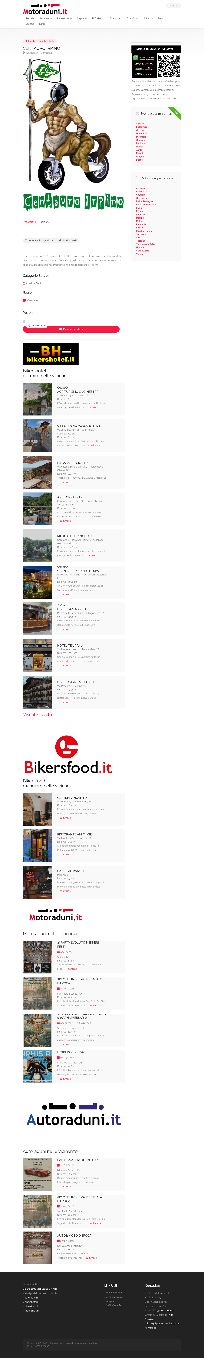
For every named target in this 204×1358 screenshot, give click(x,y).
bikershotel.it (31, 1302)
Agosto (140, 123)
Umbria (140, 247)
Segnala (30, 24)
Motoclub (148, 18)
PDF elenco (98, 18)
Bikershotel (115, 18)
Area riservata (114, 1297)
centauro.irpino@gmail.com (40, 240)
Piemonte (141, 224)
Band (161, 18)
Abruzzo (140, 188)
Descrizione (29, 222)
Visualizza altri (37, 714)
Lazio (139, 208)
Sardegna (141, 234)
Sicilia (139, 237)
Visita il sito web (68, 240)
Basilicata (141, 191)
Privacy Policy (114, 1292)
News (42, 24)
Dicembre (141, 137)
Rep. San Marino (144, 231)
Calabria (140, 195)
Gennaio (140, 140)
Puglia (139, 228)
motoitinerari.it (32, 1310)
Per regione (63, 18)
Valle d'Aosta (142, 251)
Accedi (175, 5)
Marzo (139, 146)
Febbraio (140, 143)
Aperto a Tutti (46, 41)
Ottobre (140, 130)
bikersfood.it (31, 1306)
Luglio (139, 160)
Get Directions (38, 325)
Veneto (140, 254)
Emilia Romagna (144, 201)
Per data (30, 18)
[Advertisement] (156, 284)
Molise (139, 221)
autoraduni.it (31, 1297)
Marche (140, 218)
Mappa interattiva (73, 329)
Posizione (44, 222)
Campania (33, 300)
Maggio (140, 153)
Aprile (139, 150)
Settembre (141, 127)
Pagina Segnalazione (113, 1303)
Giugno (140, 156)
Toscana (140, 241)
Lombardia (141, 214)
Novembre (141, 133)
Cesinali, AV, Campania (39, 52)
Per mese (44, 18)
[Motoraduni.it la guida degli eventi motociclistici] (45, 8)
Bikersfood (132, 18)
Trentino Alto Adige (146, 244)
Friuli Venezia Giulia (146, 204)
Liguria (140, 211)
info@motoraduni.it (163, 1310)
